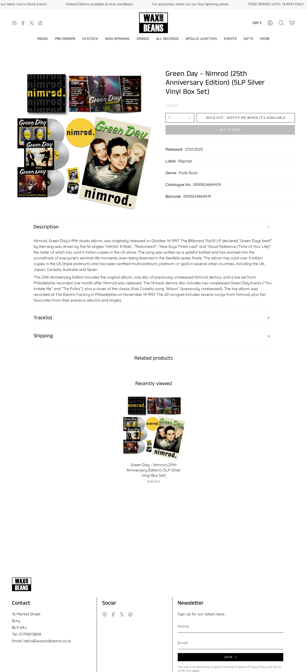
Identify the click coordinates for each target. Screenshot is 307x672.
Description (46, 227)
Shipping (43, 335)
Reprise (185, 161)
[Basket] (292, 23)
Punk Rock (188, 172)
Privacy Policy (257, 667)
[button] (42, 38)
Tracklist (43, 317)
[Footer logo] (21, 584)
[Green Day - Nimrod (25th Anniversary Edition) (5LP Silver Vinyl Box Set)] (153, 427)
